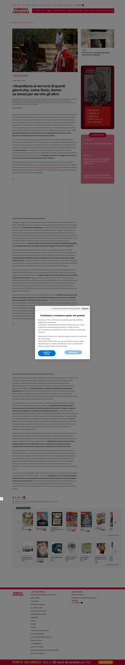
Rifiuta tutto (73, 352)
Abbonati (85, 308)
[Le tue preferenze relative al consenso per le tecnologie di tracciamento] (1, 498)
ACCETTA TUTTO (46, 353)
